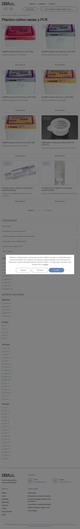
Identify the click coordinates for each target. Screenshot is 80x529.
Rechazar (40, 270)
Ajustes (45, 264)
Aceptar (56, 270)
